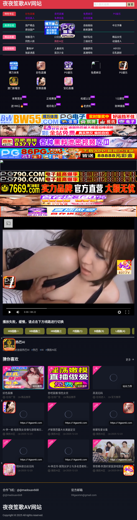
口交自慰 (59, 37)
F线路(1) (77, 331)
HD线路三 (56, 331)
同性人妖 (30, 41)
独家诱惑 (30, 52)
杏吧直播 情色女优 (58, 393)
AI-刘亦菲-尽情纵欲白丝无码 (18, 466)
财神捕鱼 (120, 106)
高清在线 (9, 25)
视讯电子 (51, 106)
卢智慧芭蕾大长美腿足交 (61, 429)
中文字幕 (117, 25)
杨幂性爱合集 (100, 429)
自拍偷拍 (88, 25)
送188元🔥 (17, 106)
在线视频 (9, 48)
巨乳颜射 (117, 52)
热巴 (35, 349)
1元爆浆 (119, 98)
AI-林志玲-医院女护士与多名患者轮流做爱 (71, 466)
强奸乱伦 (88, 37)
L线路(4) (120, 331)
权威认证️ (86, 98)
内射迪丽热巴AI (20, 349)
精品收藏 (9, 37)
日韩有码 (59, 25)
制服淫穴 (30, 37)
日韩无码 (59, 29)
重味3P (30, 48)
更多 (128, 359)
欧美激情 (88, 29)
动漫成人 (117, 41)
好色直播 (8, 393)
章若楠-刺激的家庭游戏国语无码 (110, 466)
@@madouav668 (12, 495)
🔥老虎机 (85, 106)
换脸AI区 (59, 41)
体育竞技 (17, 98)
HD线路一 (13, 331)
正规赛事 (51, 98)
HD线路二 (34, 331)
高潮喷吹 (88, 52)
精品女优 (117, 37)
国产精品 (30, 25)
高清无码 (98, 393)
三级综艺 (88, 41)
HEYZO (117, 48)
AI (42, 349)
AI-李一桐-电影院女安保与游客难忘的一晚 (26, 429)
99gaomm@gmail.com (84, 495)
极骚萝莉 (88, 48)
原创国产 (30, 29)
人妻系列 (59, 48)
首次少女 (59, 52)
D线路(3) (99, 331)
